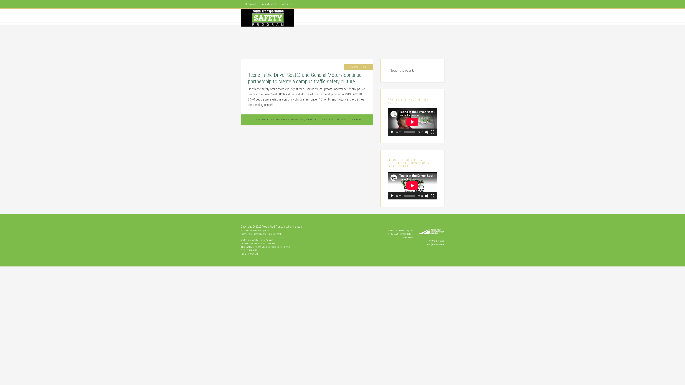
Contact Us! (278, 234)
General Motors (321, 119)
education (309, 119)
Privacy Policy (263, 230)
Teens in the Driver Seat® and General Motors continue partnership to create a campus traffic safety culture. (304, 78)
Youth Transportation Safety (267, 18)
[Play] (392, 132)
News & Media (286, 119)
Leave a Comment (358, 119)
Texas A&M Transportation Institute (282, 226)
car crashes (299, 119)
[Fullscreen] (432, 132)
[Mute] (426, 132)
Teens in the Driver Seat (339, 119)
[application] (412, 122)
